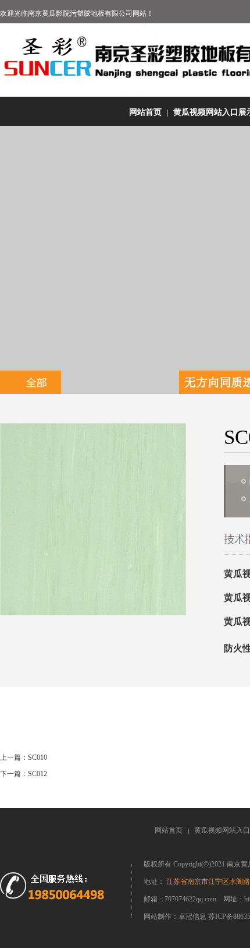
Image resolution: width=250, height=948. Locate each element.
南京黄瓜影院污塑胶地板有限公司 (80, 13)
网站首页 (145, 112)
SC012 (37, 774)
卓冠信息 (193, 916)
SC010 (37, 757)
